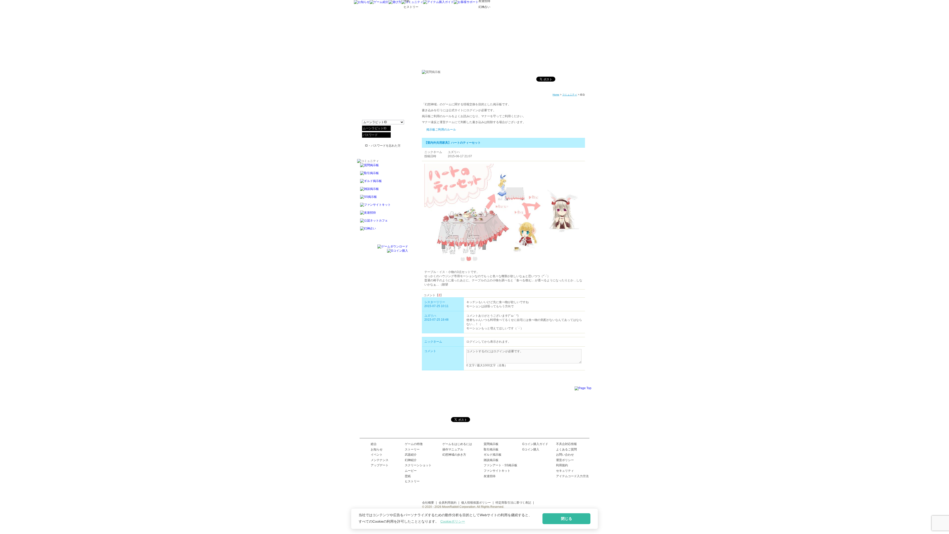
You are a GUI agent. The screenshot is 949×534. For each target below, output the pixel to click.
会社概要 (428, 502)
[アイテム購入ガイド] (438, 2)
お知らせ (377, 449)
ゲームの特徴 (414, 444)
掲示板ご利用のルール (441, 129)
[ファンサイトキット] (382, 207)
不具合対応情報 (566, 444)
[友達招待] (382, 215)
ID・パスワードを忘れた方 (383, 145)
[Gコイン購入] (397, 250)
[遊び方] (394, 2)
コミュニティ (569, 94)
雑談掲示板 (491, 460)
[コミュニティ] (412, 2)
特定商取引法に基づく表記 (513, 502)
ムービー (411, 470)
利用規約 (562, 465)
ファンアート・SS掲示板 (500, 465)
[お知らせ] (362, 2)
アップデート (379, 465)
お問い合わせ (565, 454)
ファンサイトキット (497, 470)
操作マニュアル (452, 449)
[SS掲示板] (382, 199)
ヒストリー (412, 481)
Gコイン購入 (530, 449)
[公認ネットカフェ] (382, 222)
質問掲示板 (491, 444)
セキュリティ (565, 470)
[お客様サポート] (466, 2)
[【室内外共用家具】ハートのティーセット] (503, 269)
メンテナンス (379, 460)
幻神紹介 (411, 460)
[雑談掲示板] (382, 191)
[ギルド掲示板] (382, 183)
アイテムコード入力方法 (572, 476)
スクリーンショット (418, 465)
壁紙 (408, 476)
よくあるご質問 (566, 449)
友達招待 (490, 476)
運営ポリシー (565, 460)
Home (556, 94)
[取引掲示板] (382, 175)
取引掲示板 (491, 449)
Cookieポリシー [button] (452, 521)
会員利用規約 (447, 502)
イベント (377, 454)
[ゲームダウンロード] (392, 246)
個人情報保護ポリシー (476, 502)
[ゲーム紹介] (379, 2)
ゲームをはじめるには (457, 444)
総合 (374, 444)
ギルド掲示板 (492, 454)
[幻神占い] (382, 230)
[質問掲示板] (382, 167)
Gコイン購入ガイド (535, 444)
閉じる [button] (566, 518)
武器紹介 (411, 454)
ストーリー (412, 449)
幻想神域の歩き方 (454, 454)
